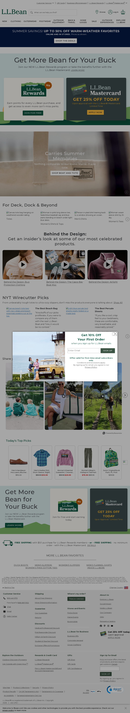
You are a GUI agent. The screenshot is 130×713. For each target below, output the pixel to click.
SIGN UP (107, 351)
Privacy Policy (91, 367)
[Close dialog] (114, 333)
